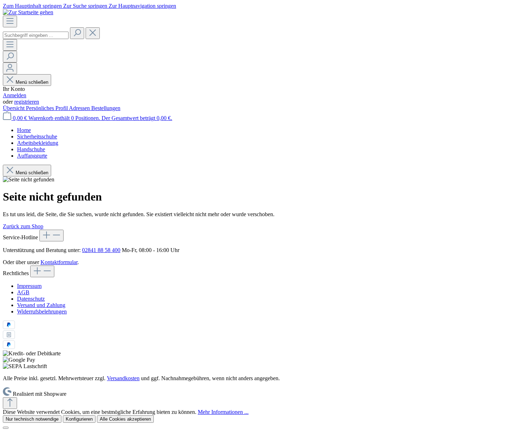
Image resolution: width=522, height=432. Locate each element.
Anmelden (14, 95)
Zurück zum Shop (23, 226)
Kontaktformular (58, 262)
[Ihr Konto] (10, 68)
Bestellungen (105, 108)
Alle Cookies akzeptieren (125, 419)
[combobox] (36, 35)
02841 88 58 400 (101, 250)
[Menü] (10, 21)
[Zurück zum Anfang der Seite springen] (10, 403)
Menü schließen (32, 82)
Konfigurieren (79, 419)
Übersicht (14, 108)
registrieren (26, 102)
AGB (23, 292)
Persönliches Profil (47, 108)
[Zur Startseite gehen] (28, 12)
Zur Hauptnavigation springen (142, 6)
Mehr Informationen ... (223, 412)
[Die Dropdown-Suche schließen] (93, 33)
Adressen (80, 108)
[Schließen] (6, 428)
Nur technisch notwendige (32, 419)
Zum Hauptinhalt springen (33, 6)
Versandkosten (123, 378)
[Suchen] (77, 33)
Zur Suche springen (86, 6)
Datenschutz (31, 299)
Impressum (29, 286)
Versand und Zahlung (41, 305)
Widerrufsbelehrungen (42, 311)
